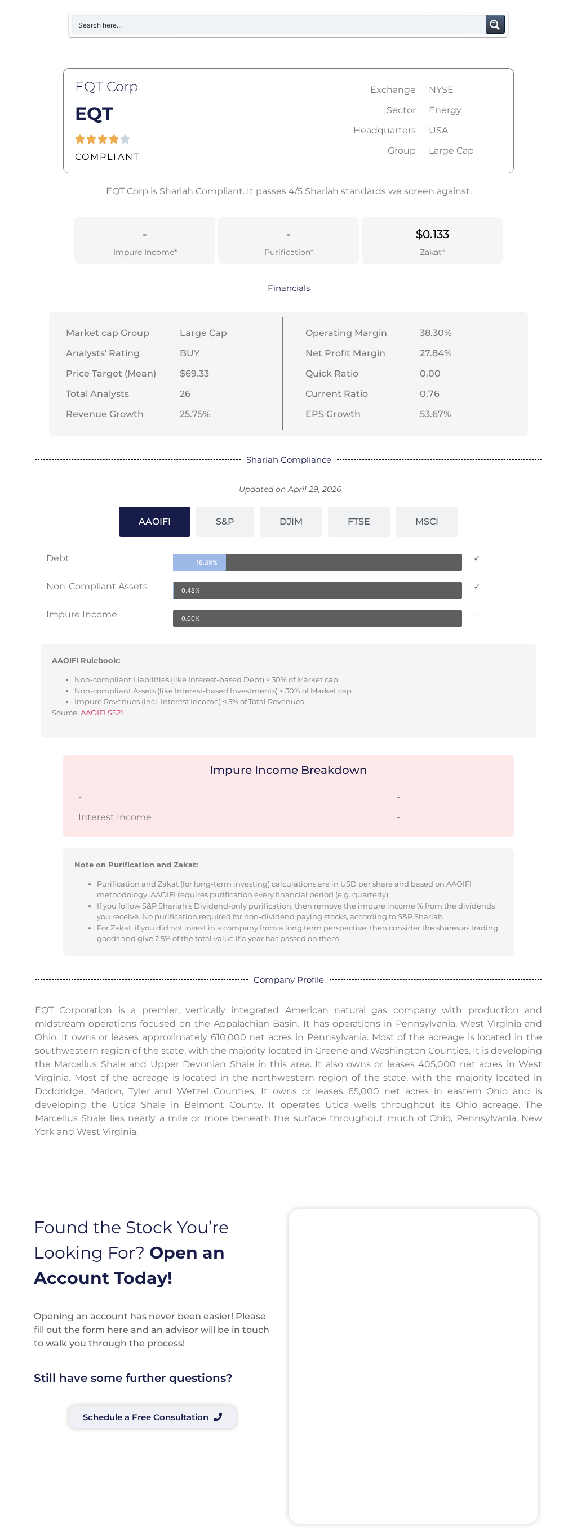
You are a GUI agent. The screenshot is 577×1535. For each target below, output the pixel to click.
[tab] (154, 522)
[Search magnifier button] (495, 24)
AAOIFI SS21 (102, 712)
